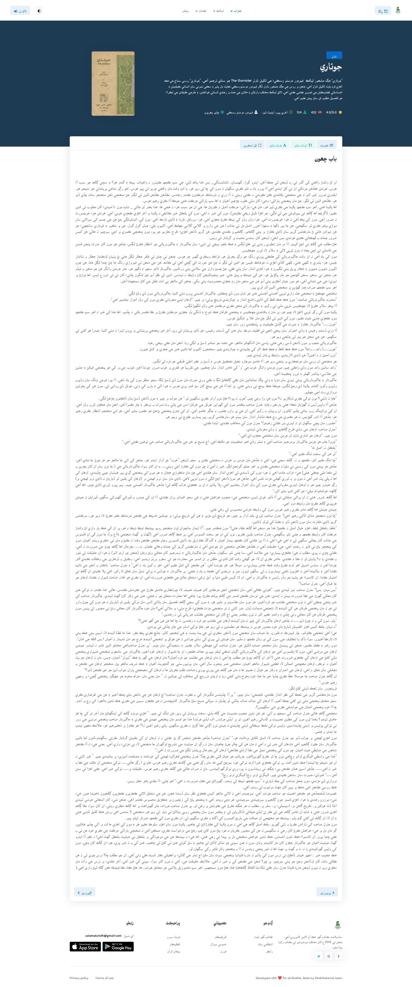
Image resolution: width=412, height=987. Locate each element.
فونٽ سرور (173, 935)
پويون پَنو (325, 891)
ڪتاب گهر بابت (263, 935)
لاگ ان (22, 10)
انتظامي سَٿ (265, 943)
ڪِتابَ (202, 9)
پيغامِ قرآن (173, 950)
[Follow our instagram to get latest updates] (328, 956)
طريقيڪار (220, 935)
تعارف (237, 9)
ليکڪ (220, 9)
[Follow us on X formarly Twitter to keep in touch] (318, 956)
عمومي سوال (218, 943)
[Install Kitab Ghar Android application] (118, 945)
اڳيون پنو (86, 891)
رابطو (269, 950)
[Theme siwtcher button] (39, 10)
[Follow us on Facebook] (338, 956)
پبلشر (185, 9)
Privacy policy (79, 977)
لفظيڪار (174, 943)
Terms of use (104, 977)
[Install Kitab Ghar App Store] (85, 945)
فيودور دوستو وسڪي (240, 111)
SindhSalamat (324, 977)
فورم (223, 950)
